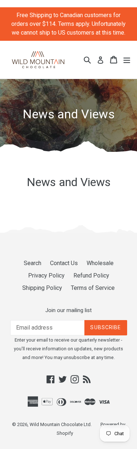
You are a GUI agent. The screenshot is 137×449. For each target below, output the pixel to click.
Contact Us (64, 263)
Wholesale (100, 263)
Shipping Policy (42, 287)
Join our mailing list (68, 310)
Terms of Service (93, 287)
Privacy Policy (46, 275)
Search (32, 263)
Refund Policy (91, 275)
